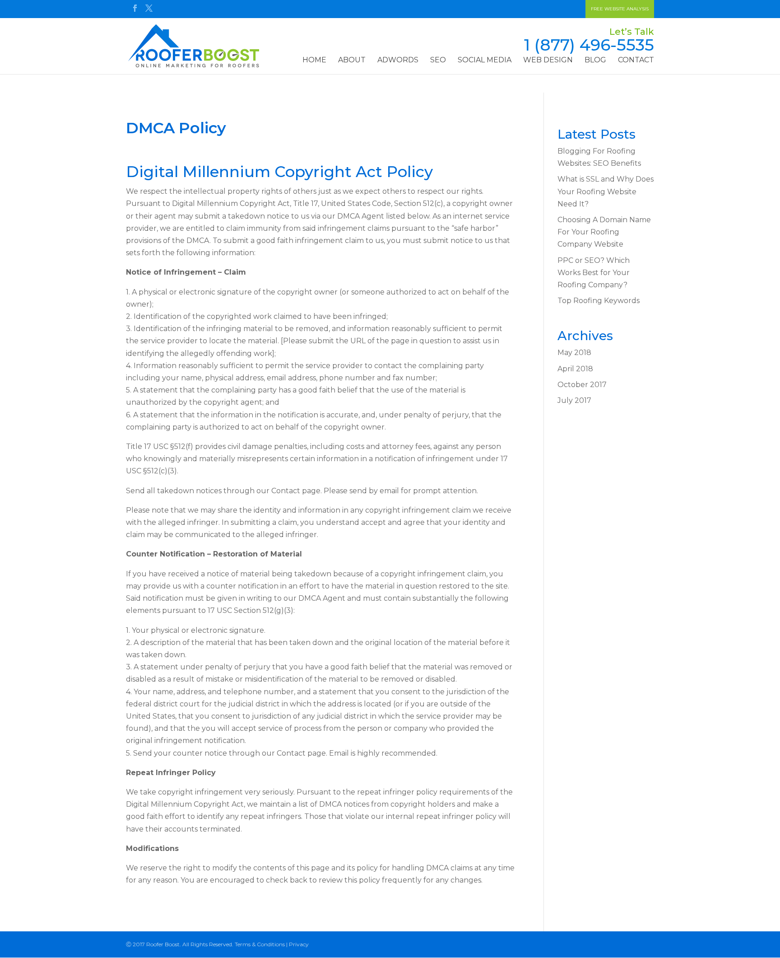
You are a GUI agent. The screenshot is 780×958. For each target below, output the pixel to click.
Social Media (484, 60)
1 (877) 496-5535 (589, 45)
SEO (438, 60)
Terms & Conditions (260, 944)
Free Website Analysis (620, 9)
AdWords (397, 60)
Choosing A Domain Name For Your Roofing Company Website (604, 231)
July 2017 (574, 400)
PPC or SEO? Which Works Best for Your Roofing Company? (593, 272)
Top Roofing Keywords (598, 300)
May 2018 (574, 352)
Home (314, 60)
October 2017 (582, 384)
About (352, 60)
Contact (636, 60)
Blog (595, 60)
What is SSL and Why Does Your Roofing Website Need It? (605, 191)
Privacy (299, 944)
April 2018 (575, 369)
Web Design (548, 60)
